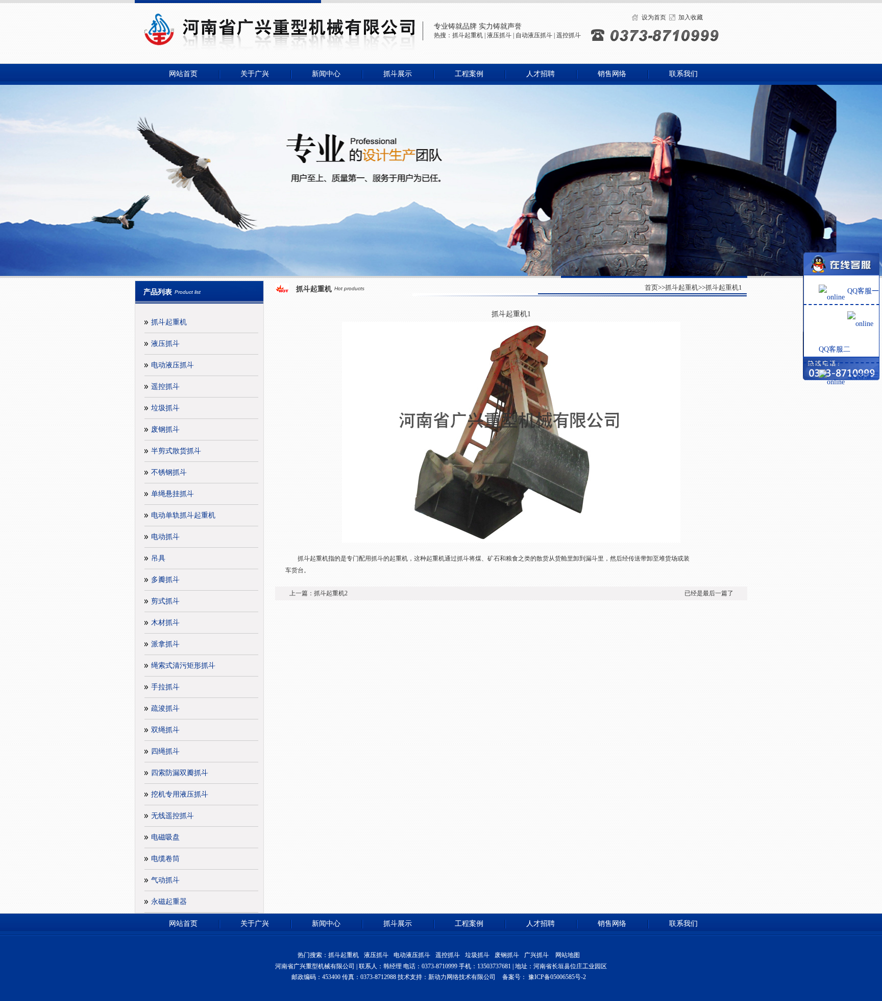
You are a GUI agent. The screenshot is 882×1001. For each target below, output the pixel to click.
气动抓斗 (165, 880)
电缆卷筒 (165, 859)
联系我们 (683, 74)
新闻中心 (326, 74)
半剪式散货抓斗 (176, 451)
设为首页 (654, 17)
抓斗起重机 (467, 35)
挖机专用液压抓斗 (179, 794)
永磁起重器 (169, 901)
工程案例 (469, 74)
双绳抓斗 (165, 730)
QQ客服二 (834, 349)
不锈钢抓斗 (169, 472)
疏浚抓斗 (165, 708)
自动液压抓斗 (534, 35)
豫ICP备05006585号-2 (556, 977)
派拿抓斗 (165, 644)
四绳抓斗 (165, 751)
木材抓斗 (165, 622)
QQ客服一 (863, 291)
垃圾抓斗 (165, 408)
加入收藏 (690, 17)
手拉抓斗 (165, 687)
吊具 (158, 558)
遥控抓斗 (568, 35)
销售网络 (612, 74)
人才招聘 (540, 74)
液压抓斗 (499, 35)
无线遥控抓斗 (172, 816)
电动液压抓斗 (172, 365)
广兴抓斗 (536, 955)
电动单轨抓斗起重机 (183, 515)
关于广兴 (254, 74)
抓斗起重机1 (723, 287)
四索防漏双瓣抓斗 (179, 773)
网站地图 (567, 955)
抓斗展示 (397, 74)
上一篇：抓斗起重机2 (318, 593)
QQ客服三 (863, 376)
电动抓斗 (165, 537)
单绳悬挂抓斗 (172, 494)
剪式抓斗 (165, 601)
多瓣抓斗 (165, 580)
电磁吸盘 (165, 837)
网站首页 (183, 74)
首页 (651, 287)
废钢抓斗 (165, 429)
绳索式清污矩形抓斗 (183, 665)
